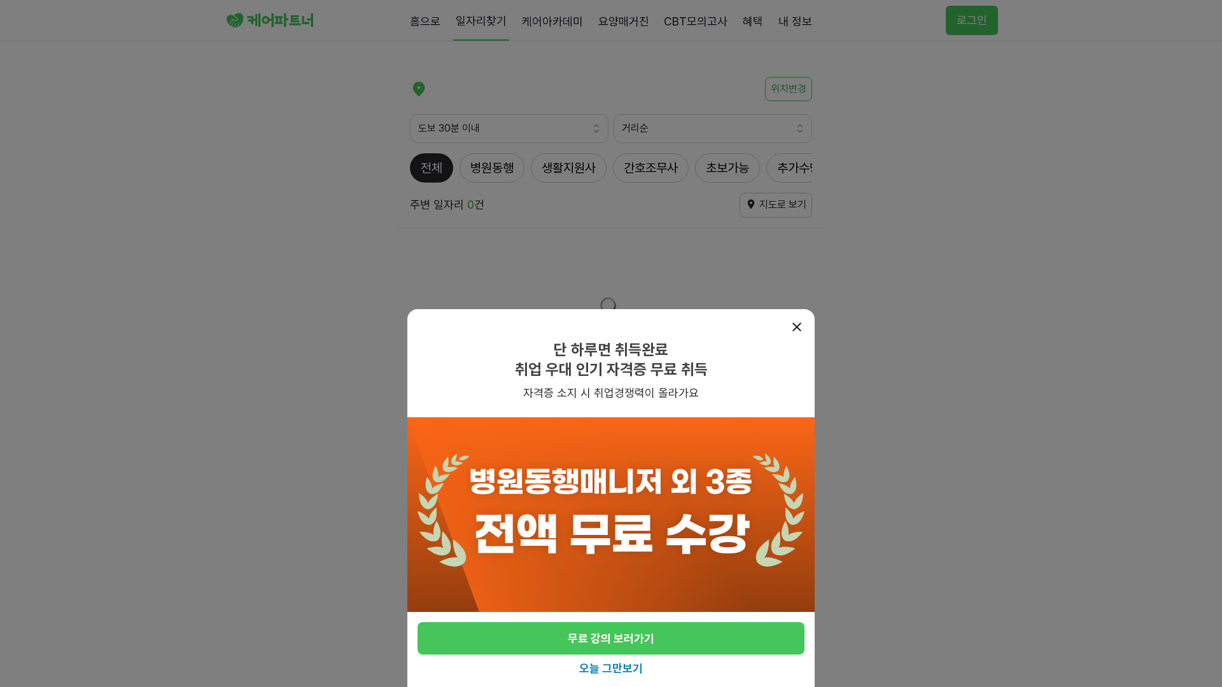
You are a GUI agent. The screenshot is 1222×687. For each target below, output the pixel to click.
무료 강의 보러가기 (611, 638)
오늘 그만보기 (611, 668)
